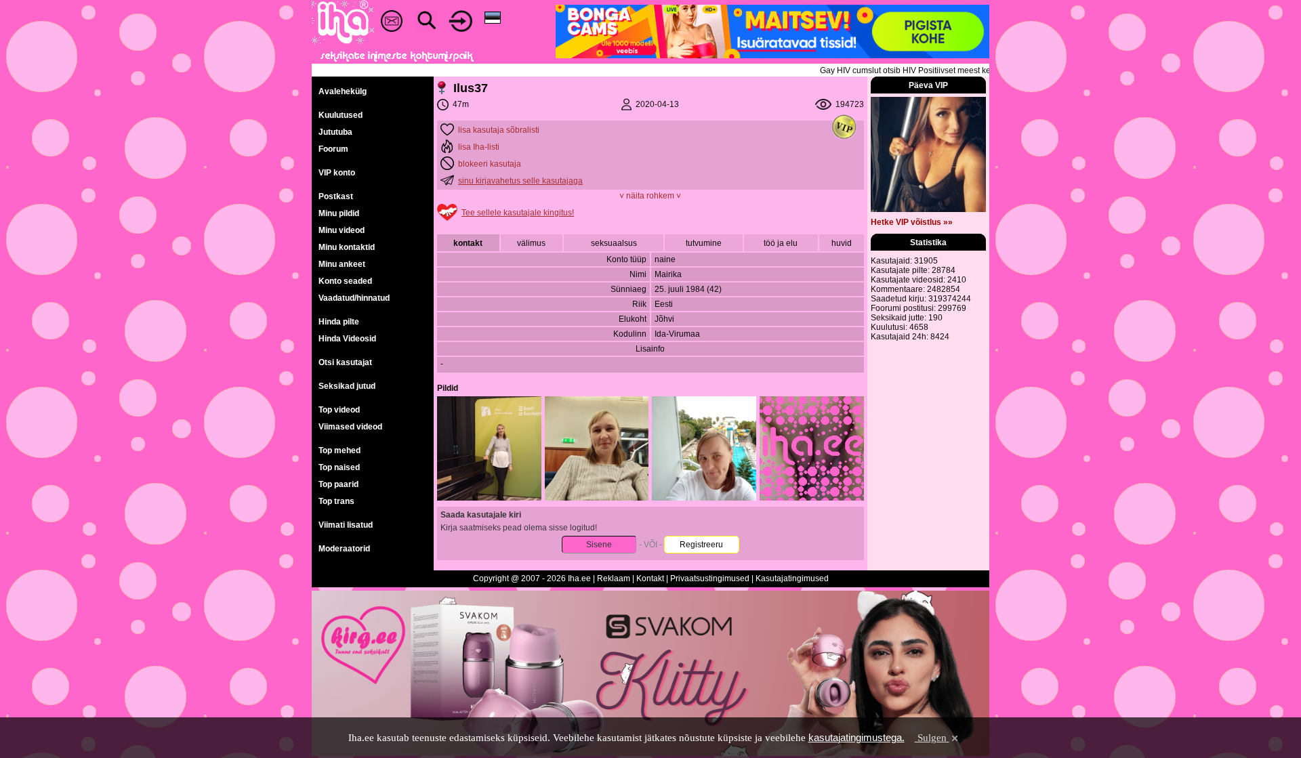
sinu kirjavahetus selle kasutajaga (520, 181)
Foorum (333, 149)
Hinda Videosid (347, 338)
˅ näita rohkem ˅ (650, 196)
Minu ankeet (341, 264)
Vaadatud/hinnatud (354, 298)
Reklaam (613, 578)
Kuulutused (340, 115)
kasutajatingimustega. (856, 737)
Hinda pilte (338, 322)
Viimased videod (350, 426)
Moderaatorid (344, 548)
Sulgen (932, 737)
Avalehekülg (342, 91)
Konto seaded (345, 281)
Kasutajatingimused (792, 578)
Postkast (335, 196)
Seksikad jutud (346, 386)
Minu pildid (338, 213)
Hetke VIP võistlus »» (912, 222)
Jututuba (335, 132)
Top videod (339, 410)
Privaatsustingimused (709, 578)
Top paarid (338, 484)
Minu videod (341, 230)
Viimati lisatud (345, 525)
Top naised (339, 467)
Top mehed (339, 450)
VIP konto (336, 172)
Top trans (336, 501)
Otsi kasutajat (345, 362)
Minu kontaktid (346, 247)
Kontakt (650, 578)
